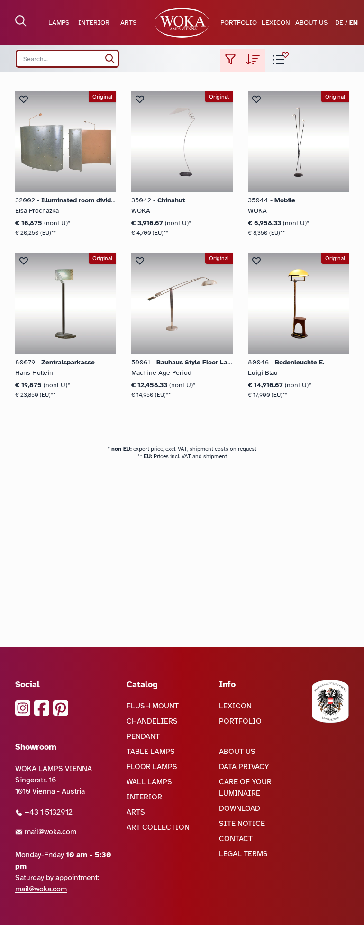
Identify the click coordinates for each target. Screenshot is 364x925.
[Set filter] (230, 60)
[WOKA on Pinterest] (60, 707)
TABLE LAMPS (151, 751)
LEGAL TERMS (243, 854)
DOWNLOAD (239, 808)
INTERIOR (93, 22)
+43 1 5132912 (48, 812)
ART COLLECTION (158, 827)
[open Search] (21, 21)
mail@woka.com (49, 831)
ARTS (128, 22)
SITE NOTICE (242, 823)
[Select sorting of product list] (253, 60)
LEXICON (276, 22)
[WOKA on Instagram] (22, 707)
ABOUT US (311, 22)
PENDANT (143, 736)
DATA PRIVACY (244, 766)
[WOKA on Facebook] (41, 707)
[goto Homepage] (182, 23)
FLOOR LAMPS (152, 766)
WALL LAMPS (149, 782)
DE (339, 22)
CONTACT (236, 838)
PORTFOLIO (238, 22)
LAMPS (58, 22)
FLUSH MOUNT (153, 706)
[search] (109, 58)
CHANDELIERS (152, 721)
